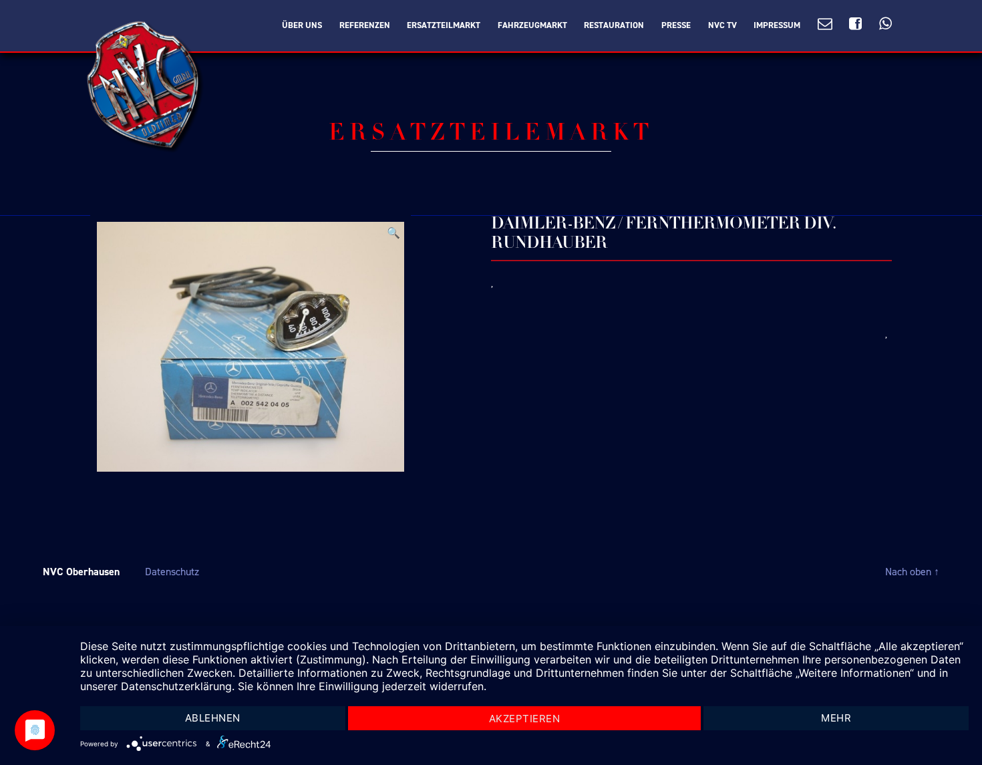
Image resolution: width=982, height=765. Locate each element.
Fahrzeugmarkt (532, 25)
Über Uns (302, 25)
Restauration (614, 25)
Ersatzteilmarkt (443, 25)
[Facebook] (855, 24)
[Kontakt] (825, 24)
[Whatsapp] (885, 24)
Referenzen (364, 25)
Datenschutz (172, 572)
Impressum (777, 25)
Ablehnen (212, 718)
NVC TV (722, 25)
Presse (676, 25)
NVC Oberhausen (81, 572)
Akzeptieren (524, 718)
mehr (836, 718)
